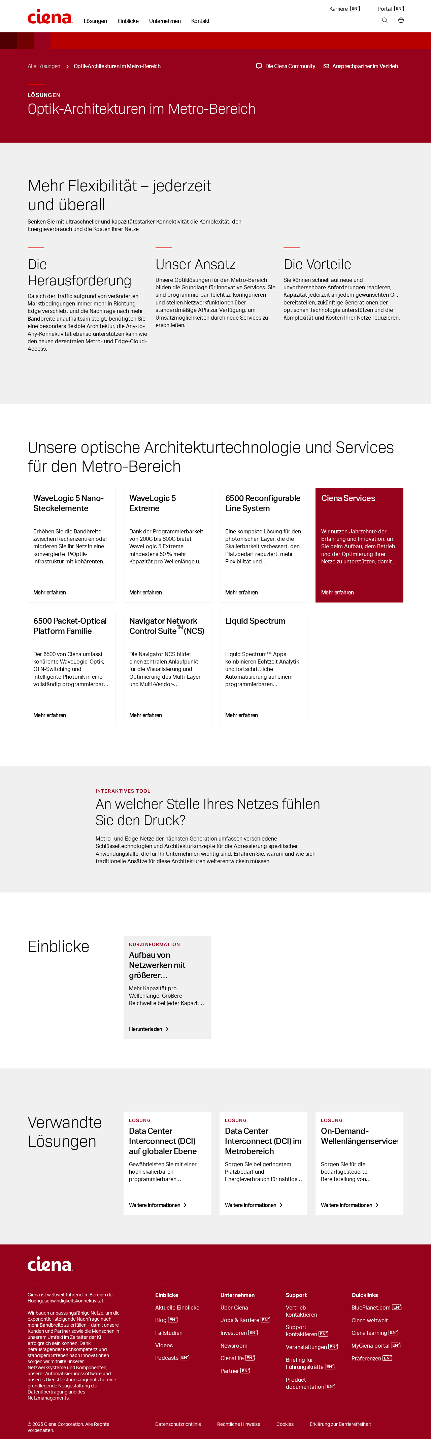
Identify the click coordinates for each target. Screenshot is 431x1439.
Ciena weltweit (370, 1320)
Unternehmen (164, 21)
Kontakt (200, 21)
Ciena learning (370, 1333)
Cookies (285, 1424)
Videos (164, 1345)
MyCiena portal (371, 1346)
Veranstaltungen (307, 1347)
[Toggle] (205, 1295)
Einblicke (128, 21)
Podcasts (167, 1358)
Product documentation (306, 1383)
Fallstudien (169, 1333)
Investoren (234, 1333)
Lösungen (95, 21)
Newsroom (234, 1346)
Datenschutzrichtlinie (178, 1424)
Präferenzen (367, 1358)
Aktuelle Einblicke (177, 1308)
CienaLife (233, 1358)
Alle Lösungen (44, 66)
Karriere (339, 9)
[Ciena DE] (50, 14)
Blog (161, 1320)
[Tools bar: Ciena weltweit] (399, 20)
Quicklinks (365, 1295)
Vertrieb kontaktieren (301, 1311)
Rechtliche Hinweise (238, 1424)
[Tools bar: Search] (384, 20)
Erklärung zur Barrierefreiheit (340, 1424)
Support (296, 1295)
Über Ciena (234, 1308)
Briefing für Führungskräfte (305, 1363)
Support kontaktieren (302, 1331)
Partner (230, 1371)
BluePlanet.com (372, 1308)
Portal (385, 9)
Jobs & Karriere (241, 1320)
